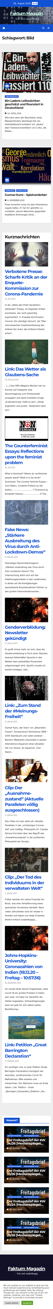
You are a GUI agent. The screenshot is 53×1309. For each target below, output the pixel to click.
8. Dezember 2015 (15, 200)
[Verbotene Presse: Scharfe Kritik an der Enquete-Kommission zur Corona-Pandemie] (26, 264)
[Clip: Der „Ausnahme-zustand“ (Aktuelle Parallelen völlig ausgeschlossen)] (26, 780)
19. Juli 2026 (15, 1240)
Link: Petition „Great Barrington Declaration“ (25, 1050)
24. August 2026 (17, 1148)
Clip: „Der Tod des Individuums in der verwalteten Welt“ (24, 882)
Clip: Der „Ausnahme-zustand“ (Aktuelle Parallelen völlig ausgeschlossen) (24, 799)
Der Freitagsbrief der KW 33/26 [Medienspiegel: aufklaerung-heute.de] (26, 1174)
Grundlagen (22, 190)
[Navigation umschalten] (48, 28)
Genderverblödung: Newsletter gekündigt (25, 633)
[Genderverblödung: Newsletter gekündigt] (26, 620)
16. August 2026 (17, 1179)
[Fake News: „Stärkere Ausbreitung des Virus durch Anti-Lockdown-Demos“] (26, 522)
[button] (43, 28)
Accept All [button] (27, 1303)
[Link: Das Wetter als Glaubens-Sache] (26, 362)
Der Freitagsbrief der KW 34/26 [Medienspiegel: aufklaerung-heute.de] (26, 1143)
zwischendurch (12, 96)
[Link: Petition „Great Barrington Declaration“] (26, 1037)
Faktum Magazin (26, 13)
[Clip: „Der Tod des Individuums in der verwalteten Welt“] (26, 870)
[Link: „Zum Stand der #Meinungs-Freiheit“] (26, 698)
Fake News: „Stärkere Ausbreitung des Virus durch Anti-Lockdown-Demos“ (25, 541)
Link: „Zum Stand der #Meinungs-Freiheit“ (22, 711)
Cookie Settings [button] (11, 1303)
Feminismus (10, 190)
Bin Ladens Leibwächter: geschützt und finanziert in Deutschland (24, 104)
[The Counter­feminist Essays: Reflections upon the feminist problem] (26, 438)
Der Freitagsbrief (14, 1136)
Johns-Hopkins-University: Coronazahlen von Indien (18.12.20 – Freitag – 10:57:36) (23, 966)
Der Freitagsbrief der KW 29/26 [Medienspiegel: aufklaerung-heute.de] (26, 1235)
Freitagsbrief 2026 (31, 1136)
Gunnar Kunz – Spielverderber (26, 195)
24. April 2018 (14, 113)
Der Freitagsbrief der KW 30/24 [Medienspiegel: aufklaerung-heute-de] (26, 1204)
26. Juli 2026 (15, 1209)
